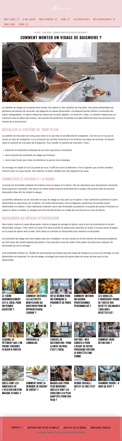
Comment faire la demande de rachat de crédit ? (36, 386)
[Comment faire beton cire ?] (109, 329)
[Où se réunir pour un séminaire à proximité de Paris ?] (61, 286)
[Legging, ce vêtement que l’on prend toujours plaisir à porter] (13, 329)
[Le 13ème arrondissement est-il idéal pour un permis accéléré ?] (13, 286)
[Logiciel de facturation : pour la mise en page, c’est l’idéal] (61, 329)
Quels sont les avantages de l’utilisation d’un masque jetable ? (12, 388)
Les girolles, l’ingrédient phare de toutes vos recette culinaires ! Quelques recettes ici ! (109, 304)
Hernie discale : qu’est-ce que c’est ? (84, 386)
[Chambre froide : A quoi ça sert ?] (109, 373)
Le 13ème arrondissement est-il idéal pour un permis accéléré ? (11, 302)
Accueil (37, 32)
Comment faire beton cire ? (106, 341)
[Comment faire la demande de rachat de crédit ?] (37, 373)
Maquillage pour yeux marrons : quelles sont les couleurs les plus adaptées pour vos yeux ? (60, 391)
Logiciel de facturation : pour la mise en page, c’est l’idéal (60, 344)
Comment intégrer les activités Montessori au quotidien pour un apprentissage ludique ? (36, 304)
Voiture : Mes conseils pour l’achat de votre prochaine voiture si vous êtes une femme (84, 348)
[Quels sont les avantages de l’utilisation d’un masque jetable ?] (13, 373)
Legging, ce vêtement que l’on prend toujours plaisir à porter (12, 344)
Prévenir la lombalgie (32, 341)
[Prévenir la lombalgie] (37, 329)
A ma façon (46, 32)
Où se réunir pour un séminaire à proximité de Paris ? (60, 301)
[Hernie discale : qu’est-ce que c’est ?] (85, 373)
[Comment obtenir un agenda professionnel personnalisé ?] (85, 286)
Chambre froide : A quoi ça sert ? (108, 384)
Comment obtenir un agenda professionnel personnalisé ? (84, 301)
